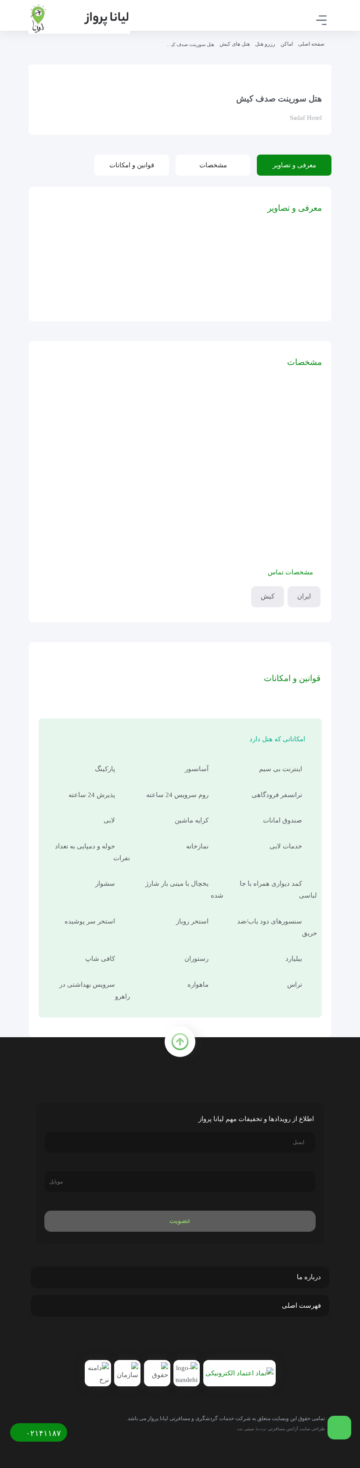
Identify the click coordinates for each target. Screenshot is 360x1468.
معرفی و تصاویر (294, 165)
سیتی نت (245, 1428)
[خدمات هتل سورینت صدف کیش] (75, 277)
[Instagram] (181, 1340)
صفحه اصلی (311, 44)
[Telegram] (200, 1340)
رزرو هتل (265, 44)
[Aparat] (162, 1340)
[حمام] (146, 277)
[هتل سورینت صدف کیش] (288, 277)
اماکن (287, 44)
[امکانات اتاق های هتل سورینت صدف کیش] (217, 277)
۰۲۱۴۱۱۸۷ (42, 1433)
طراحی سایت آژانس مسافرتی (296, 1428)
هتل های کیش (235, 44)
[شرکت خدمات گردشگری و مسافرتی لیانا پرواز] (79, 19)
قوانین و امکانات (131, 165)
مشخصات (213, 165)
